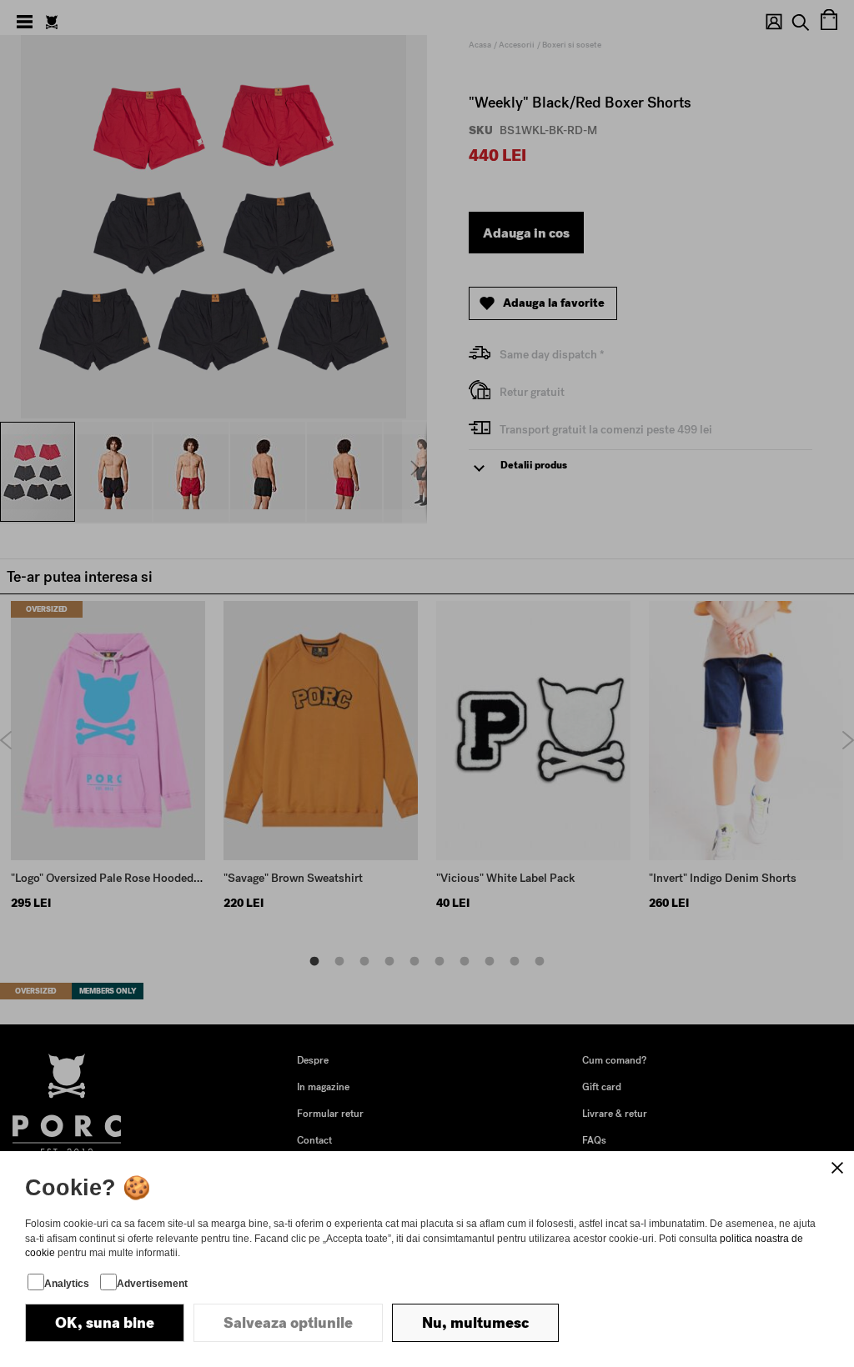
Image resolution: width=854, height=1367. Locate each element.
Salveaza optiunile (288, 1323)
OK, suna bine (104, 1323)
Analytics (66, 1283)
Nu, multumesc (475, 1323)
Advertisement (152, 1283)
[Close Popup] (837, 1167)
